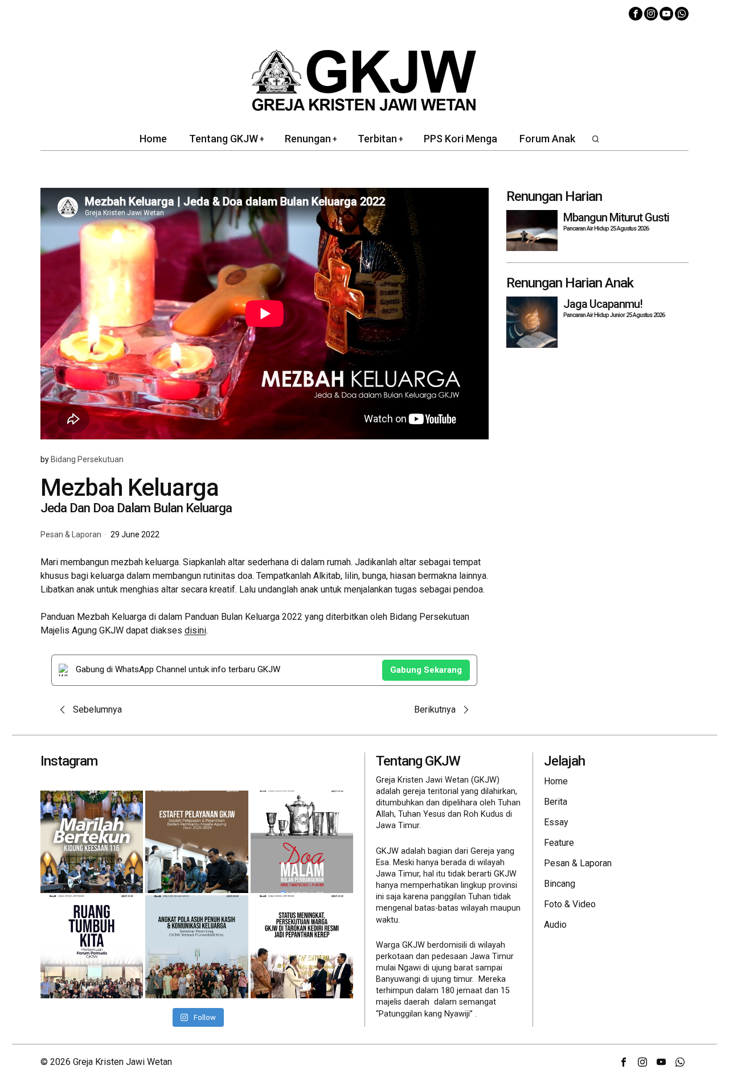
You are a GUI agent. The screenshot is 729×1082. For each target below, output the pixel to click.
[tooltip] (635, 13)
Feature (559, 842)
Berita (555, 801)
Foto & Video (570, 904)
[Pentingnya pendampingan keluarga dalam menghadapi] (196, 946)
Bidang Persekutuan (87, 459)
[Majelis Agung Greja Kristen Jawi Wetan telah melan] (196, 842)
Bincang (559, 883)
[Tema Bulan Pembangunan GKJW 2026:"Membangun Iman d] (302, 842)
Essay (556, 822)
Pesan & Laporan (70, 535)
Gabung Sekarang (426, 670)
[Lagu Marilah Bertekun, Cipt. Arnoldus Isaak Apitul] (91, 842)
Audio (555, 924)
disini (195, 630)
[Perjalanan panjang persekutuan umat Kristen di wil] (302, 946)
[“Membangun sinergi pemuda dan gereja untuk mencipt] (91, 946)
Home (556, 781)
